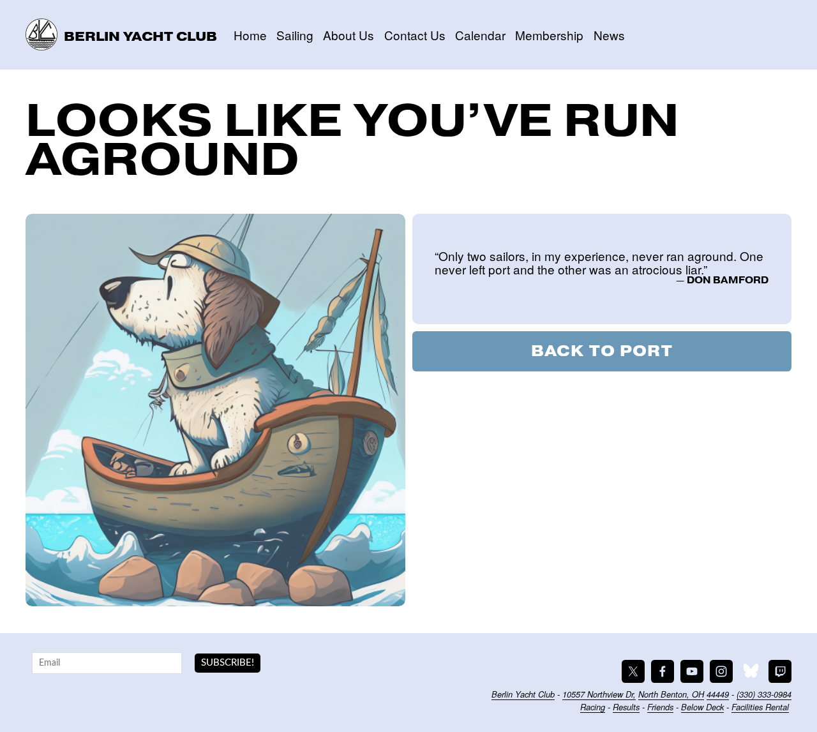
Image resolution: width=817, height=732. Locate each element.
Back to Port (602, 351)
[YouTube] (691, 671)
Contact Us (415, 35)
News (609, 35)
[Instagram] (721, 671)
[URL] (750, 671)
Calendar (480, 35)
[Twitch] (779, 671)
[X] (633, 671)
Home (250, 35)
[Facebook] (662, 671)
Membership (549, 35)
